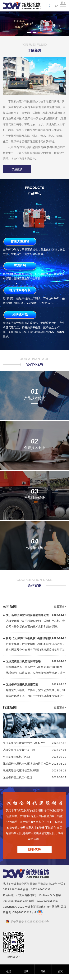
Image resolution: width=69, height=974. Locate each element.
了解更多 (17, 169)
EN (56, 5)
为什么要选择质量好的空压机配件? (24, 743)
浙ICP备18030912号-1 (23, 912)
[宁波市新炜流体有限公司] (21, 5)
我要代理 (34, 849)
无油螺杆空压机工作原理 (17, 777)
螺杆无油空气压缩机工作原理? (21, 770)
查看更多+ (60, 606)
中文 (48, 5)
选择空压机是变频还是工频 (19, 749)
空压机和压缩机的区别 (16, 756)
